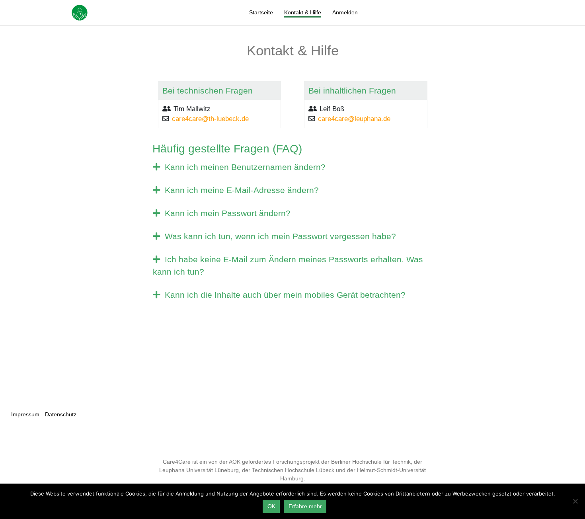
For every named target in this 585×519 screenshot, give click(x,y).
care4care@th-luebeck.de (210, 119)
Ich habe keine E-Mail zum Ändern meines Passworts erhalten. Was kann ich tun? (288, 266)
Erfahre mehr (305, 506)
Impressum (25, 414)
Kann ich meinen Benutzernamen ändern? (244, 167)
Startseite (261, 12)
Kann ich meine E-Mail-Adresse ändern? (240, 190)
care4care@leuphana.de (354, 119)
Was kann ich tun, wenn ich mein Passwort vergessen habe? (279, 236)
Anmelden (345, 12)
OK (271, 506)
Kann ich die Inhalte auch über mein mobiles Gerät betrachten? (284, 294)
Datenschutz (60, 414)
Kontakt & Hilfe (302, 12)
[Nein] (575, 501)
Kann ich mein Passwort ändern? (226, 213)
